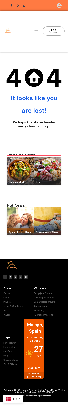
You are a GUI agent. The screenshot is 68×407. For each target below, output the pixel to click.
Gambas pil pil (16, 182)
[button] (36, 31)
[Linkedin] (26, 277)
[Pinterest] (15, 277)
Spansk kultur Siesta (47, 232)
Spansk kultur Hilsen (19, 232)
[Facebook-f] (5, 277)
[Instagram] (20, 277)
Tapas (39, 182)
